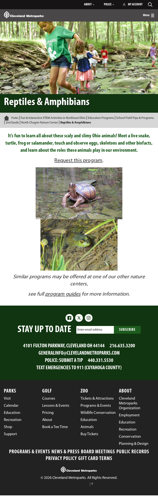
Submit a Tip (71, 360)
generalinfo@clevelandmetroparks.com (79, 353)
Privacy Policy (61, 458)
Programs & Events (29, 452)
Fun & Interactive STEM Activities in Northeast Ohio (53, 118)
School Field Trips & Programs (135, 118)
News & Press (65, 452)
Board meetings (98, 452)
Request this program (78, 160)
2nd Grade (12, 122)
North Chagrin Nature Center (39, 122)
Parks (14, 118)
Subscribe (127, 330)
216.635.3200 (122, 346)
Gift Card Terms (95, 458)
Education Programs (101, 118)
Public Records (132, 452)
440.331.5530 (100, 360)
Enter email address (89, 329)
